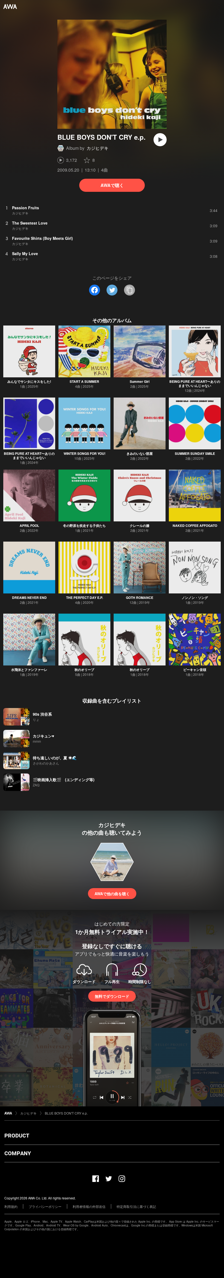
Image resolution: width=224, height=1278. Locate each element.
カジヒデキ (97, 148)
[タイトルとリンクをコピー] (129, 290)
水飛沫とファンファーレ (29, 669)
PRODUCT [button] (16, 1135)
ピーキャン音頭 (194, 669)
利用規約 (10, 1206)
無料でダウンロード (112, 996)
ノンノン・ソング (195, 597)
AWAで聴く (112, 185)
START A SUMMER (84, 381)
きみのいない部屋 (139, 453)
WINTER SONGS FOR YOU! (84, 453)
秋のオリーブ (84, 669)
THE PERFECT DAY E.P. (84, 597)
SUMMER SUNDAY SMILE (195, 453)
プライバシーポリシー (45, 1206)
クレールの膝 (139, 525)
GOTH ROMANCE (139, 597)
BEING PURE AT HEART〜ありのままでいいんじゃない (194, 383)
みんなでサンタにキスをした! (29, 381)
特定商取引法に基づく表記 (136, 1206)
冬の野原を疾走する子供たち (84, 525)
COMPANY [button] (17, 1153)
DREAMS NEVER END (29, 597)
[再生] (160, 139)
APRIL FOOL (29, 525)
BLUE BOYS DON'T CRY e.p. (66, 1113)
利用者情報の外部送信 (89, 1206)
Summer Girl (139, 381)
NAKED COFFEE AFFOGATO (195, 525)
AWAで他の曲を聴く (112, 893)
